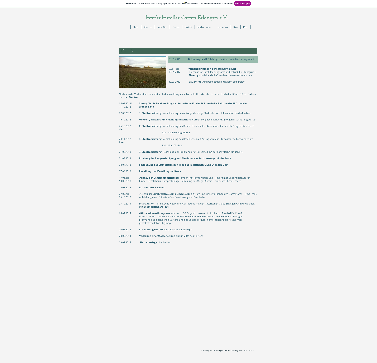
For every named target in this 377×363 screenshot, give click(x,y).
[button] (162, 27)
